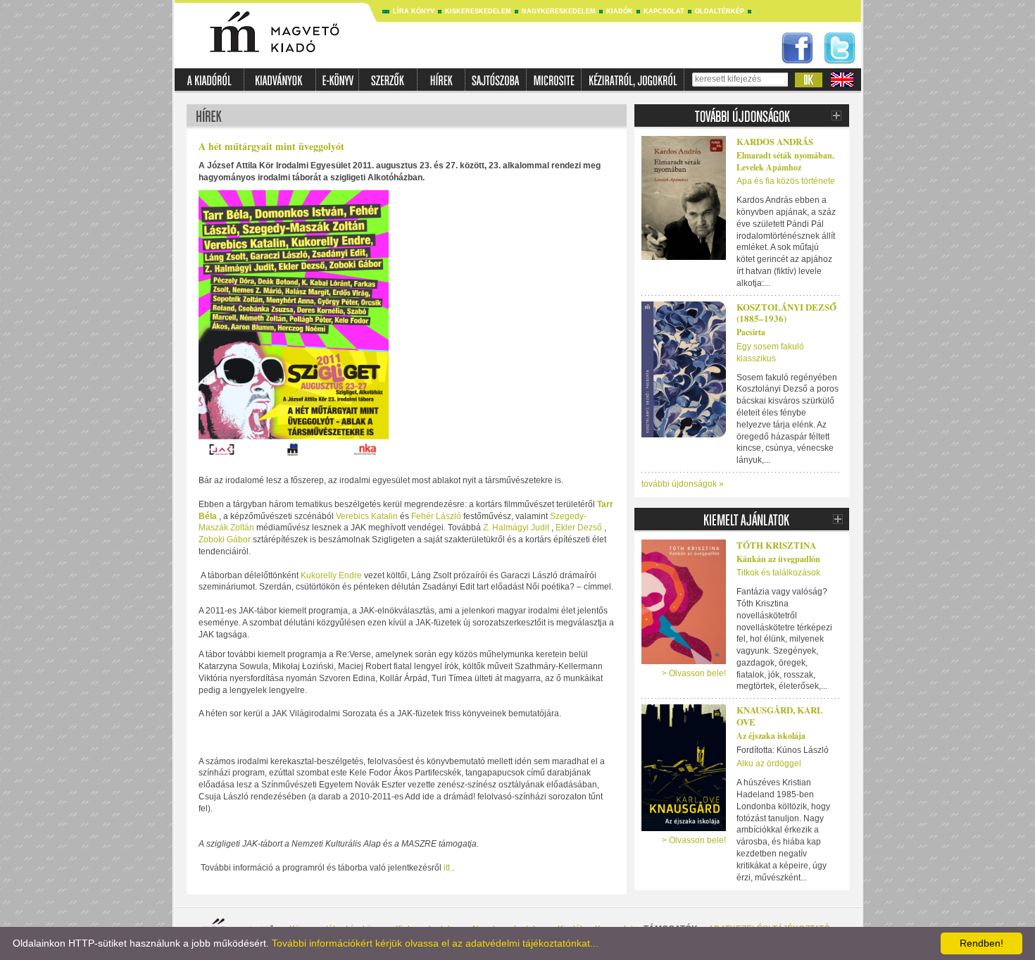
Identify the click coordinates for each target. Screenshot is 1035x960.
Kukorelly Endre (331, 575)
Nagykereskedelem (559, 11)
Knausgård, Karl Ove (779, 715)
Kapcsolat (664, 11)
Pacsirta (750, 332)
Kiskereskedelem (478, 11)
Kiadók (619, 11)
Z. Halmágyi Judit (516, 527)
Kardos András (774, 141)
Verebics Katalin (366, 516)
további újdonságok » (682, 484)
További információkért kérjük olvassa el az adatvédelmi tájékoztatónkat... (435, 943)
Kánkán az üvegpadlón (778, 559)
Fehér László (436, 516)
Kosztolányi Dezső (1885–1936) (786, 312)
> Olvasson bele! (694, 673)
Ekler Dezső (577, 527)
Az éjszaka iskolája (770, 736)
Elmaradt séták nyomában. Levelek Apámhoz (785, 161)
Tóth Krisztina (776, 544)
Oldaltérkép (719, 11)
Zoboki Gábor (226, 539)
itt (447, 868)
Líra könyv (413, 11)
